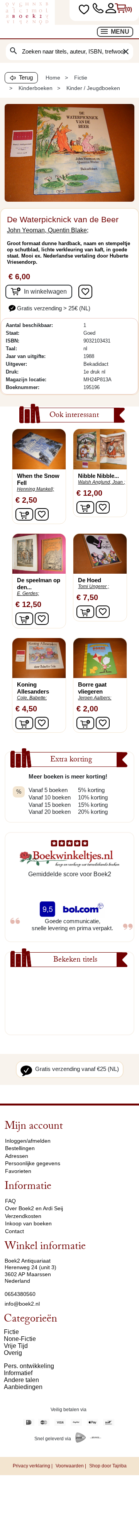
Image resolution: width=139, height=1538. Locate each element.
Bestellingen (20, 1148)
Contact (14, 1231)
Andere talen (21, 1380)
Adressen (16, 1156)
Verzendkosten (23, 1216)
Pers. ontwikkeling (29, 1366)
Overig (13, 1352)
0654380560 (20, 1294)
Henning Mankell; (35, 489)
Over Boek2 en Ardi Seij (34, 1208)
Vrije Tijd (16, 1346)
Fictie (11, 1332)
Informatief (18, 1373)
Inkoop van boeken (28, 1223)
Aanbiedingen (23, 1387)
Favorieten (18, 1171)
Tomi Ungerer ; (93, 586)
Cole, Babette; (32, 698)
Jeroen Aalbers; (94, 698)
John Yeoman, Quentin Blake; (47, 230)
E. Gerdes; (28, 593)
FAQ (10, 1201)
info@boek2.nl (22, 1304)
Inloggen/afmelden (28, 1141)
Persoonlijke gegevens (32, 1163)
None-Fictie (20, 1339)
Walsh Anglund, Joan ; (101, 482)
